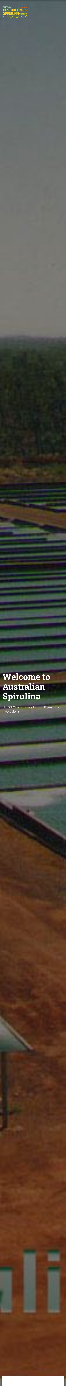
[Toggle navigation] (60, 12)
